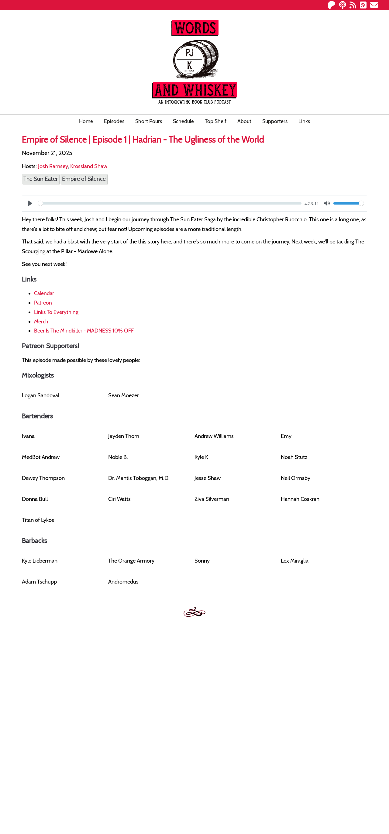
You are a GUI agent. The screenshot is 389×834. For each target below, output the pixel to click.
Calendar (44, 293)
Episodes (114, 121)
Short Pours (148, 121)
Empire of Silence (84, 178)
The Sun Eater (40, 178)
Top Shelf (215, 121)
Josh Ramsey (53, 166)
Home (86, 121)
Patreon (43, 302)
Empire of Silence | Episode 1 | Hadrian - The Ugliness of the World (143, 139)
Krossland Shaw (88, 166)
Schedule (183, 121)
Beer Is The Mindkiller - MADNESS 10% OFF (84, 330)
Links (304, 121)
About (244, 121)
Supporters (274, 121)
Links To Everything (56, 312)
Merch (41, 321)
